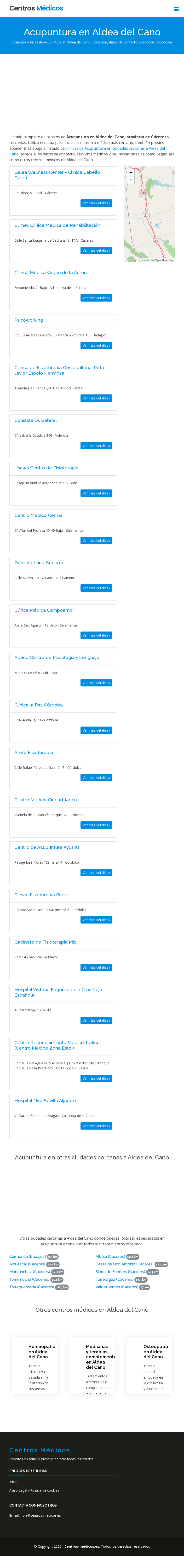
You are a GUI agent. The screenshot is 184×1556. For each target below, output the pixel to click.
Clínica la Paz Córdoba (38, 704)
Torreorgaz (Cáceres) (114, 1279)
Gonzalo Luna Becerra (38, 562)
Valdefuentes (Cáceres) (117, 1287)
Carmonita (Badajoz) (27, 1256)
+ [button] (130, 173)
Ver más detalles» (96, 203)
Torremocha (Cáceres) (29, 1279)
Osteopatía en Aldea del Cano (156, 1351)
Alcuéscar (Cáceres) (27, 1264)
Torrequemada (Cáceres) (31, 1287)
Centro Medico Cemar (38, 515)
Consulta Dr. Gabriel (35, 420)
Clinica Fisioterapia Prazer (42, 894)
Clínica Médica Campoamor (44, 610)
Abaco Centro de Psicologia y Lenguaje (56, 657)
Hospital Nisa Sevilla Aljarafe (45, 1100)
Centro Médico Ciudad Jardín (45, 799)
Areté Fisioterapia (33, 752)
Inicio (13, 1481)
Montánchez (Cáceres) (29, 1271)
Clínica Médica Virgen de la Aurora (51, 272)
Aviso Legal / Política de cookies (34, 1490)
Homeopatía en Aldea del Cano (42, 1351)
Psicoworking (28, 320)
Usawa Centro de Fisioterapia (46, 467)
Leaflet (146, 260)
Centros (36, 8)
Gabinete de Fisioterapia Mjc (45, 942)
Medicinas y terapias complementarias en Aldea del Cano (105, 1357)
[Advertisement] (92, 93)
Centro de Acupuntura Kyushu (46, 847)
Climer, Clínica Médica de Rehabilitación (57, 225)
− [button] (130, 180)
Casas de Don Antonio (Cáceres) (125, 1264)
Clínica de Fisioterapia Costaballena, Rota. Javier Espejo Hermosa (59, 370)
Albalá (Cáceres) (110, 1256)
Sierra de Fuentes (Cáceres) (120, 1271)
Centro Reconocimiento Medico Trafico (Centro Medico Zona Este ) (57, 1045)
